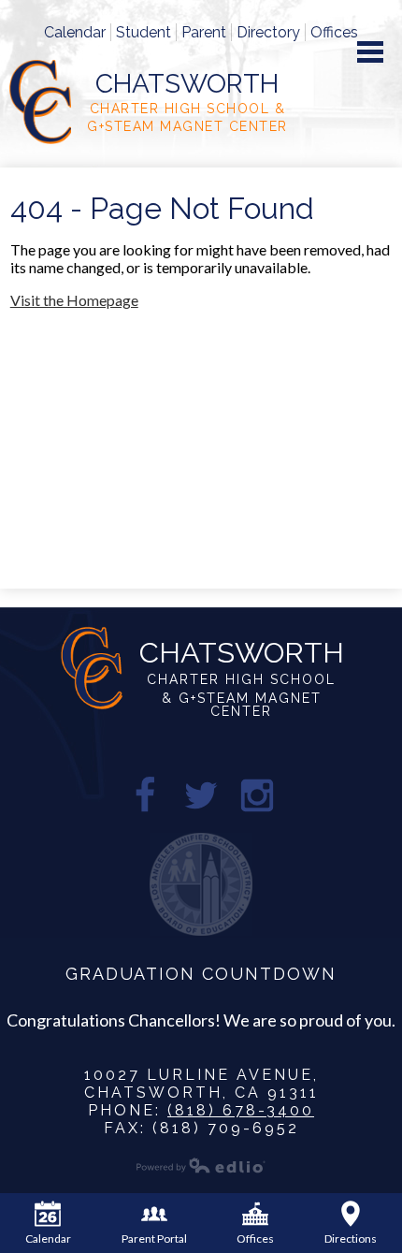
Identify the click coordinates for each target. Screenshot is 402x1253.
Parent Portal (154, 1238)
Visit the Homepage (74, 300)
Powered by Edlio (201, 1165)
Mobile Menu (370, 52)
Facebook (145, 795)
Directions (350, 1238)
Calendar (75, 32)
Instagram (257, 795)
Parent (203, 32)
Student (143, 32)
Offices (334, 32)
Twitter (201, 795)
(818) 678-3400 (240, 1110)
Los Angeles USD (201, 884)
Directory (268, 32)
